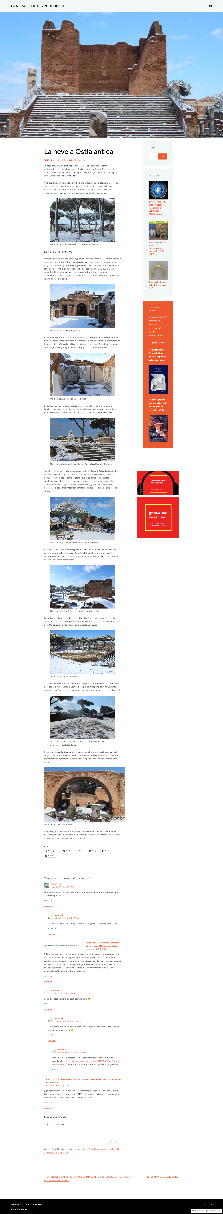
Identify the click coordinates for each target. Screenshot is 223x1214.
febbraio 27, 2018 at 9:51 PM (63, 887)
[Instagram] (211, 1204)
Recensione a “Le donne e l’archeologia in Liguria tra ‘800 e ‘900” (157, 248)
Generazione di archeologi (37, 6)
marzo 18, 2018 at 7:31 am (97, 949)
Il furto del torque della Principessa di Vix (158, 285)
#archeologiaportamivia (73, 160)
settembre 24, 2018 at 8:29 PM (68, 1021)
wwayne (55, 990)
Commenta (113, 1141)
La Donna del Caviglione (162, 1176)
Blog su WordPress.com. (19, 1209)
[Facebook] (205, 1204)
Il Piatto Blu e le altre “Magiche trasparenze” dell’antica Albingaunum (157, 207)
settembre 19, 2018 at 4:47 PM (64, 993)
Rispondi (48, 907)
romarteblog (56, 884)
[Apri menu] (210, 6)
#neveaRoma (100, 169)
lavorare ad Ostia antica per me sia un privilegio (70, 183)
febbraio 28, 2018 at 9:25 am (67, 918)
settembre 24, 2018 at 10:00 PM (72, 1052)
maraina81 (59, 915)
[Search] (162, 156)
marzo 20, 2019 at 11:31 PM (57, 1085)
